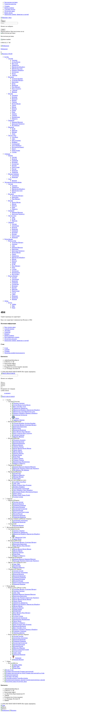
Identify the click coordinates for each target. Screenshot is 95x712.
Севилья (14, 90)
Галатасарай (16, 144)
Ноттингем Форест (18, 147)
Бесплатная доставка (11, 2)
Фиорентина (16, 117)
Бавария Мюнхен (17, 122)
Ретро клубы (12, 241)
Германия (11, 120)
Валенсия (15, 85)
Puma (13, 307)
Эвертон (14, 75)
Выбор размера (9, 8)
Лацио (14, 105)
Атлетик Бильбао (17, 78)
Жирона (14, 92)
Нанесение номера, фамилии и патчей (16, 14)
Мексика (14, 289)
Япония (14, 180)
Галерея (6, 349)
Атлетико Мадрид (17, 80)
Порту (14, 149)
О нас (6, 348)
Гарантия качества (10, 4)
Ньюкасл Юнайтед (18, 70)
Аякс (13, 139)
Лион (13, 134)
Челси (14, 73)
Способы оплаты (9, 9)
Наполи (14, 109)
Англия (10, 58)
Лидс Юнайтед (16, 145)
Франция (11, 127)
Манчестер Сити (17, 68)
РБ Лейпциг (16, 125)
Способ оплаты (9, 329)
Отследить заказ (9, 11)
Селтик (14, 152)
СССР (14, 292)
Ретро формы (8, 239)
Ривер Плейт (16, 150)
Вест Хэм (15, 63)
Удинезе (14, 115)
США (13, 294)
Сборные (7, 154)
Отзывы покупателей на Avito (34, 673)
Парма (14, 110)
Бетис (13, 83)
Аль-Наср (15, 137)
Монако (14, 132)
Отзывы (7, 6)
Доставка (7, 330)
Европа (10, 155)
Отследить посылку (10, 339)
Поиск (3, 21)
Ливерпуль (15, 65)
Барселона (15, 82)
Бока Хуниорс (16, 140)
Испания (11, 77)
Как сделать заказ (9, 327)
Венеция (14, 98)
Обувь (6, 301)
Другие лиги (12, 135)
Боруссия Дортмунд (18, 124)
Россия (14, 169)
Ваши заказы (8, 13)
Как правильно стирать (11, 337)
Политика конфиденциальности (14, 353)
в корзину (7, 393)
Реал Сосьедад (16, 88)
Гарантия (7, 332)
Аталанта (15, 95)
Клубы (6, 57)
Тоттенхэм (15, 72)
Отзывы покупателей (26, 671)
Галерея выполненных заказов (35, 680)
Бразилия (15, 177)
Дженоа (14, 102)
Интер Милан (16, 103)
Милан (14, 107)
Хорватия (15, 172)
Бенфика (14, 142)
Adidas (14, 304)
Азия (9, 179)
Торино (14, 114)
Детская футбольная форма (13, 182)
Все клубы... (16, 274)
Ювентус (15, 119)
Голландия (15, 164)
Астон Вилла (16, 62)
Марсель (14, 130)
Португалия (15, 167)
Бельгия (14, 159)
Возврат (7, 334)
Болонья (14, 97)
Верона (14, 100)
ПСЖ (13, 129)
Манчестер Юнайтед (18, 67)
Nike (13, 306)
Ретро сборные (13, 276)
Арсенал (14, 60)
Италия (10, 93)
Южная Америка (13, 174)
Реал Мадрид (16, 87)
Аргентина (15, 175)
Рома (13, 112)
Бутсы (10, 302)
